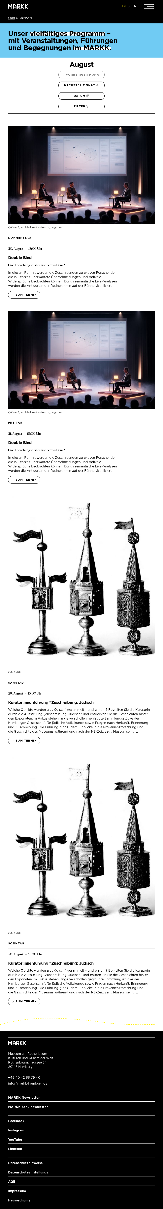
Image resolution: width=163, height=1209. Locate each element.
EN (134, 6)
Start (11, 18)
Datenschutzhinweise (25, 1163)
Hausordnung (19, 1200)
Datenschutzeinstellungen (29, 1172)
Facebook (16, 1121)
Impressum (17, 1191)
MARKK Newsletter (24, 1097)
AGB (12, 1182)
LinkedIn (15, 1149)
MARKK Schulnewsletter (28, 1107)
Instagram (16, 1130)
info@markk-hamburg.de (27, 1083)
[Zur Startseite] (18, 6)
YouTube (15, 1140)
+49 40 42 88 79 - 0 (24, 1077)
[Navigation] (149, 6)
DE (124, 6)
